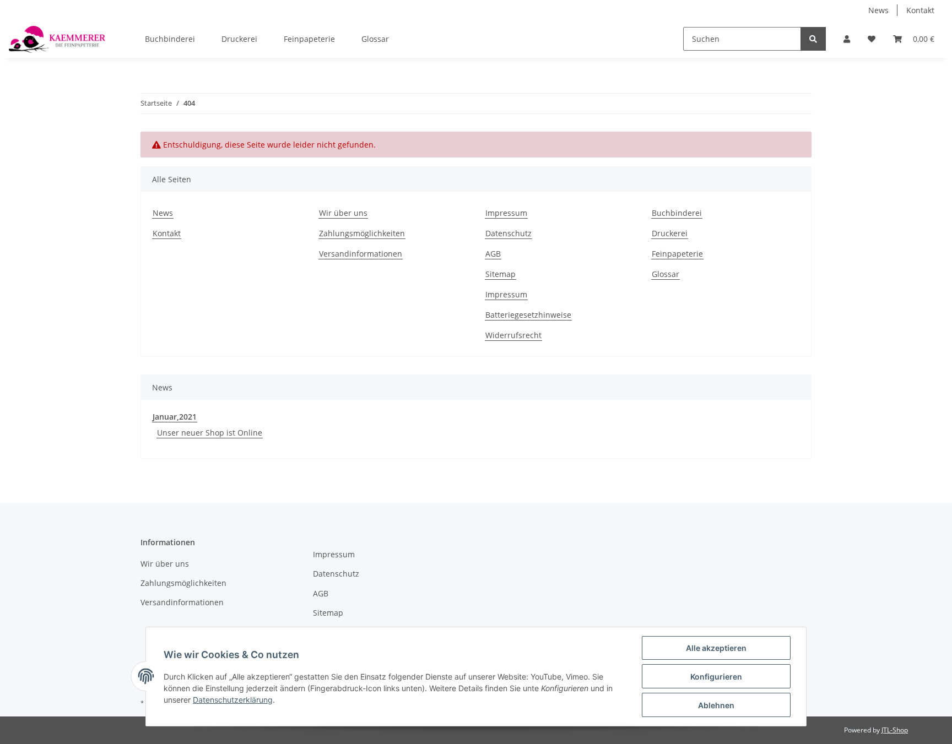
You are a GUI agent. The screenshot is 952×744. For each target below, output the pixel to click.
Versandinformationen (360, 253)
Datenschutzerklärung (233, 699)
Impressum (506, 213)
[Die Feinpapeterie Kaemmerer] (57, 39)
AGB (493, 253)
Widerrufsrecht (513, 335)
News (878, 10)
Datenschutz (508, 233)
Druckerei (239, 39)
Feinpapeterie (309, 39)
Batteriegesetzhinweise (528, 314)
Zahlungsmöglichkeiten (362, 233)
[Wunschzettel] (871, 39)
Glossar (375, 39)
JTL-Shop (894, 730)
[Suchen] (813, 39)
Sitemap (500, 274)
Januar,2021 (175, 416)
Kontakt (920, 10)
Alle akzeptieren (716, 648)
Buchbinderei (170, 39)
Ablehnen (716, 705)
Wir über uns (343, 213)
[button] (847, 39)
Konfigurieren (716, 676)
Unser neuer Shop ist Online (209, 432)
